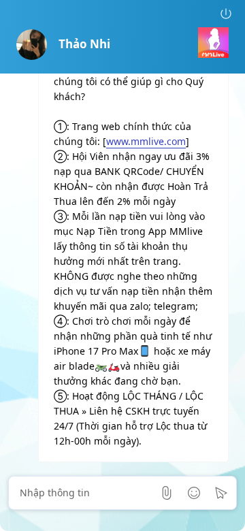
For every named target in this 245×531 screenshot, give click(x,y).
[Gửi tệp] (166, 493)
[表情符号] (194, 493)
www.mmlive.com (146, 141)
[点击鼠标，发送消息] (221, 493)
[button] (226, 13)
